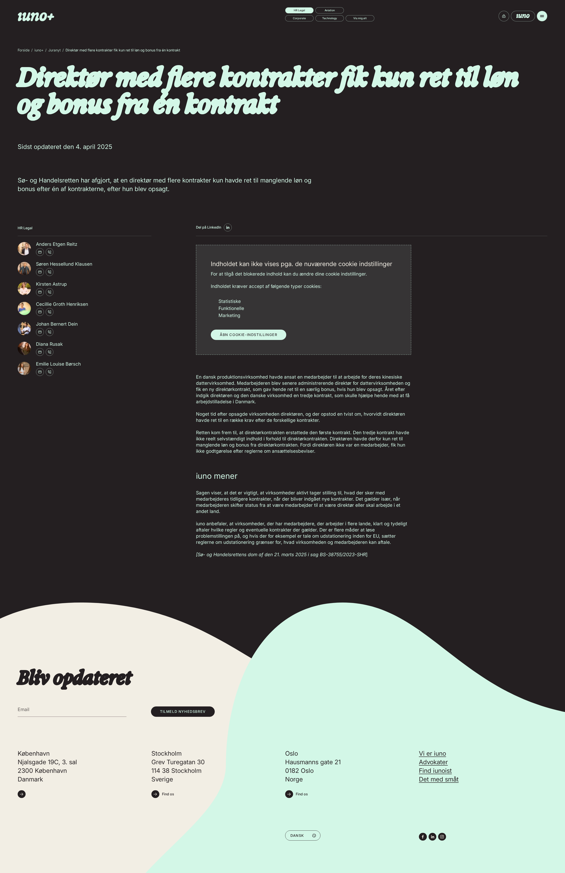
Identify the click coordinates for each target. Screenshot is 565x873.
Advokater (433, 762)
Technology (329, 18)
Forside (24, 50)
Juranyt (54, 50)
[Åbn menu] (542, 16)
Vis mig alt (359, 18)
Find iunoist (435, 770)
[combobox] (302, 835)
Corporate (299, 18)
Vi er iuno (432, 753)
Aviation (330, 10)
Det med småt (439, 779)
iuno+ (38, 50)
